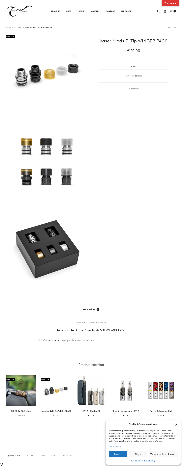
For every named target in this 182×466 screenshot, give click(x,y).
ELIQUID (80, 11)
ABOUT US (55, 11)
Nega (138, 454)
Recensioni (91, 309)
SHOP (68, 11)
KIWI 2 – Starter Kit (91, 411)
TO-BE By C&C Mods (21, 411)
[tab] (91, 309)
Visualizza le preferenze (163, 454)
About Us (30, 455)
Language (126, 11)
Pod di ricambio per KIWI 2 (126, 411)
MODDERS (95, 11)
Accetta (118, 454)
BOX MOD (18, 27)
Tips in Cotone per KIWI (161, 411)
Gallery (53, 455)
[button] (176, 424)
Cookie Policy (137, 460)
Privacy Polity (149, 460)
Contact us (67, 455)
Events (42, 455)
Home (8, 27)
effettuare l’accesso (53, 340)
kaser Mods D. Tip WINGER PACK (56, 411)
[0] (171, 11)
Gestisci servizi (115, 446)
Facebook (135, 89)
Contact (110, 11)
